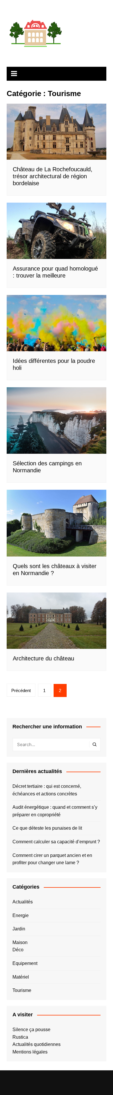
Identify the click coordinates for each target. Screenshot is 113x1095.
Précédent (21, 690)
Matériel (20, 977)
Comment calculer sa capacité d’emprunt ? (56, 841)
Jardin (18, 928)
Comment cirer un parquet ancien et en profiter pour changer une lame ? (52, 859)
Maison (20, 942)
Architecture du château (43, 658)
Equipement (24, 963)
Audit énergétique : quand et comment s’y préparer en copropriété (54, 811)
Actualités (22, 901)
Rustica (20, 1037)
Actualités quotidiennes (36, 1044)
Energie (20, 915)
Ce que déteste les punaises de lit (47, 828)
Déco (17, 949)
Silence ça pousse (31, 1029)
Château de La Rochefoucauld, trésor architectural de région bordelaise (52, 176)
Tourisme (21, 990)
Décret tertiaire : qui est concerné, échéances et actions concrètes (46, 790)
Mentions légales (30, 1051)
